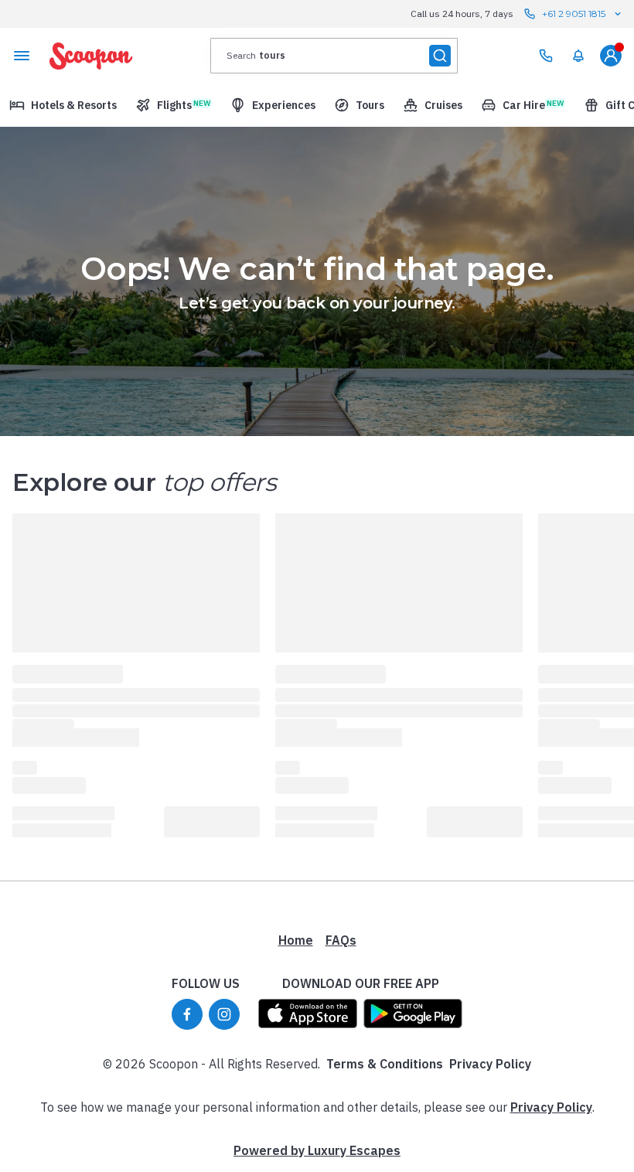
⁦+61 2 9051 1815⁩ (573, 13)
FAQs (341, 940)
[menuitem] (578, 55)
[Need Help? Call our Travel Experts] (546, 55)
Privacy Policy (490, 1063)
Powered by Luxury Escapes (317, 1150)
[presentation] (334, 56)
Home (295, 940)
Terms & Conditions (384, 1063)
